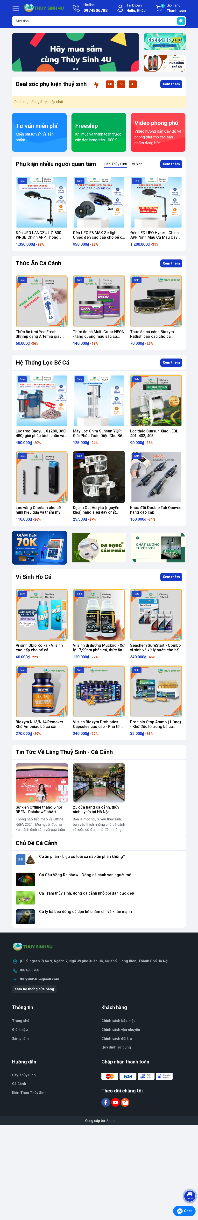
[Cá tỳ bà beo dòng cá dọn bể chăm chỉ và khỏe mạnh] (25, 916)
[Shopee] (125, 1102)
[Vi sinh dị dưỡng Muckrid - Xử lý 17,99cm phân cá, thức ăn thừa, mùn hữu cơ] (99, 615)
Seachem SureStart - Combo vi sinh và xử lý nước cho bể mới (155, 650)
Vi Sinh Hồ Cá (33, 577)
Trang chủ (20, 1021)
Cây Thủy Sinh (24, 1075)
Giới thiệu (20, 1030)
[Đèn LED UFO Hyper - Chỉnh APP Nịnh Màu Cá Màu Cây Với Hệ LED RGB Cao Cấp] (103, 202)
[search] (181, 21)
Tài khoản (137, 8)
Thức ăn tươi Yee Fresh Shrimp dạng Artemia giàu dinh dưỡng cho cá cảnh (39, 336)
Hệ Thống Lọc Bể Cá (42, 362)
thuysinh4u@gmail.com (39, 979)
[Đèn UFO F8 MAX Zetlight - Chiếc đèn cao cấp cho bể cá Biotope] (46, 202)
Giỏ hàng (174, 8)
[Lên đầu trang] (190, 1182)
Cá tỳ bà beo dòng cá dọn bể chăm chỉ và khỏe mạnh (85, 911)
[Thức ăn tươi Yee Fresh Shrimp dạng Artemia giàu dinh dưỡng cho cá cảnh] (42, 301)
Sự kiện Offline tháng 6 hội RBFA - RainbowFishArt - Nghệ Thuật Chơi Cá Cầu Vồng (39, 814)
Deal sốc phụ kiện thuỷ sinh (51, 84)
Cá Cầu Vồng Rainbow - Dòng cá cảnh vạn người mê (85, 875)
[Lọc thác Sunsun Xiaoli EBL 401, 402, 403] (156, 400)
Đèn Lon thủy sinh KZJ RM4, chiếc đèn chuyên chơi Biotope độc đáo (159, 237)
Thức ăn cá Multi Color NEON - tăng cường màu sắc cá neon (98, 336)
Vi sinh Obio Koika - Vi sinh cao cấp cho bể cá (39, 647)
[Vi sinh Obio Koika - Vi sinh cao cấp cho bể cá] (42, 615)
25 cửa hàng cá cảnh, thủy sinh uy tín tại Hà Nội (96, 809)
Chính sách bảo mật (118, 1021)
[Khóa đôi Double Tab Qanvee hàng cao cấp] (156, 477)
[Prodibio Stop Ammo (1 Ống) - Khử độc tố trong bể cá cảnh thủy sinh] (156, 691)
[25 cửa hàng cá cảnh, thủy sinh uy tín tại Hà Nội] (99, 782)
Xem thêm (171, 84)
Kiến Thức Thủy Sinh (29, 1093)
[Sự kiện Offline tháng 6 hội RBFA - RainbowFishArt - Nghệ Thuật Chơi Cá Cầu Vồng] (42, 782)
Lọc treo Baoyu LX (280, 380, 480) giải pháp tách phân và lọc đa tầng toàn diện (41, 436)
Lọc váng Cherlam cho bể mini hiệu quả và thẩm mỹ (38, 510)
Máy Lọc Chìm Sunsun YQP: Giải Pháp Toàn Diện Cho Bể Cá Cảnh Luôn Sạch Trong (97, 436)
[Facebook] (106, 1102)
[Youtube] (116, 1102)
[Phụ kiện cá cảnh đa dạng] (99, 548)
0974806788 (29, 970)
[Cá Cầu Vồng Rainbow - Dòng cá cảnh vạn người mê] (25, 880)
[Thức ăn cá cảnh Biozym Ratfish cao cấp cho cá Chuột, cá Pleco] (156, 301)
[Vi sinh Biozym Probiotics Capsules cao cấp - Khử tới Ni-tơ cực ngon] (99, 691)
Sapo (110, 1121)
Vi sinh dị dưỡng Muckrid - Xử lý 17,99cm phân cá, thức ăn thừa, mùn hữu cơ (99, 650)
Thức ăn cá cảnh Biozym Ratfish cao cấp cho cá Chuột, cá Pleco (152, 336)
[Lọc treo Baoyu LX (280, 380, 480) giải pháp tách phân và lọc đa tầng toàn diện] (42, 400)
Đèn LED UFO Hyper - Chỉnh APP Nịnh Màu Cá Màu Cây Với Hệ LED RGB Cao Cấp (101, 237)
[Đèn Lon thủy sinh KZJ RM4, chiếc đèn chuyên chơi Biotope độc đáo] (160, 202)
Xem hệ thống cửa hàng (34, 989)
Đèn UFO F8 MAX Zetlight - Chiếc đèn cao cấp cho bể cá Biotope (45, 237)
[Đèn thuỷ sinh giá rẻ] (158, 548)
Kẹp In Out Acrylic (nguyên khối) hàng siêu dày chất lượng (96, 512)
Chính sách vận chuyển (120, 1030)
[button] (74, 69)
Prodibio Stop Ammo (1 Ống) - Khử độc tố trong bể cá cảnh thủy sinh (155, 726)
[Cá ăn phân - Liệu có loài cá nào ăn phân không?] (25, 861)
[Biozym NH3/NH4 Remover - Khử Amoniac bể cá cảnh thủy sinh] (42, 691)
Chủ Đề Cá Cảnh (36, 843)
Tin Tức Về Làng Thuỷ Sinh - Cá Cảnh (64, 752)
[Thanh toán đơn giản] (39, 548)
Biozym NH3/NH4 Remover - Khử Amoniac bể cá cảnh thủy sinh (41, 726)
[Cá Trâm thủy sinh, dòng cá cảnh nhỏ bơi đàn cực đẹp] (25, 898)
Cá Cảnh (19, 1084)
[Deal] (165, 63)
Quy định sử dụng (116, 1047)
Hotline (96, 8)
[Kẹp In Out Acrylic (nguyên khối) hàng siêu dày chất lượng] (99, 477)
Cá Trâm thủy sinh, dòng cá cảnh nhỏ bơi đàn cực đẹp (86, 893)
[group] (75, 52)
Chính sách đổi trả (116, 1039)
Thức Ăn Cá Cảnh (38, 263)
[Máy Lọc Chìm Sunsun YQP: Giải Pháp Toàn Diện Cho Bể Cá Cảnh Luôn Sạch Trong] (99, 400)
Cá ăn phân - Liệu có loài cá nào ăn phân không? (82, 856)
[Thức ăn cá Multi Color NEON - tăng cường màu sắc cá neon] (99, 301)
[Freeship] (165, 41)
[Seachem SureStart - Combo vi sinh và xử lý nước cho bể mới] (156, 615)
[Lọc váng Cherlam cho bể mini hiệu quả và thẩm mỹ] (42, 477)
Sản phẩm (20, 1039)
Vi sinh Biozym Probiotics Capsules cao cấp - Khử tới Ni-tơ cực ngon (96, 726)
